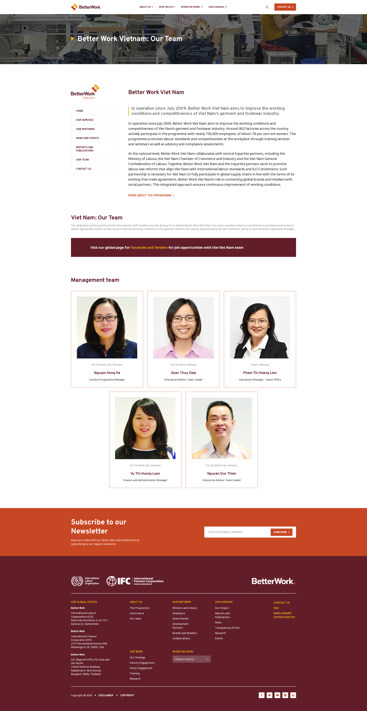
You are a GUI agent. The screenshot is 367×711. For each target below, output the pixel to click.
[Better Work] (274, 581)
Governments (180, 618)
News (218, 622)
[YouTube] (277, 695)
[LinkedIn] (293, 695)
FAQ (276, 608)
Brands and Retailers (184, 633)
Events (219, 638)
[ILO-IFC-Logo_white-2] (85, 581)
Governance (137, 613)
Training (135, 673)
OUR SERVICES (84, 120)
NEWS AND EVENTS (87, 138)
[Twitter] (269, 695)
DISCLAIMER (106, 695)
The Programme (139, 608)
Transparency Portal (227, 627)
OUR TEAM (82, 160)
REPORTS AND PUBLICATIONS (84, 149)
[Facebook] (261, 695)
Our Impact (222, 608)
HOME (79, 111)
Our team (135, 618)
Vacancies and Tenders (149, 247)
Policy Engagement (142, 668)
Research (220, 633)
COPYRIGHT (127, 695)
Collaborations (181, 638)
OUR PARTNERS (85, 129)
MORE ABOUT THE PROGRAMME (150, 195)
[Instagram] (285, 695)
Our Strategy (137, 657)
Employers (178, 613)
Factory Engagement (142, 662)
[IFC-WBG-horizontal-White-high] (135, 581)
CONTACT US (284, 7)
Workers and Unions (184, 608)
